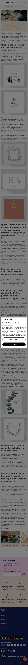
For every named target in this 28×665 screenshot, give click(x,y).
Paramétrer (14, 339)
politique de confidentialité (17, 335)
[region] (14, 332)
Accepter (14, 344)
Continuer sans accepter (7, 325)
